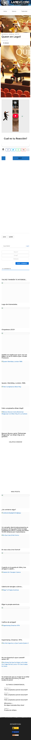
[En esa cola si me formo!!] (15, 541)
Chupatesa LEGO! (8, 329)
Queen (11, 236)
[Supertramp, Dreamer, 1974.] (15, 631)
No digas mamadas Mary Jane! (14, 705)
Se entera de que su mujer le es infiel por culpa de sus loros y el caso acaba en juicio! (15, 678)
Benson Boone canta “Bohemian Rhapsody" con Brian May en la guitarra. (14, 435)
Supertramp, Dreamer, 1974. (12, 640)
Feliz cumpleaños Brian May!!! (12, 408)
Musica (5, 34)
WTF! (17, 34)
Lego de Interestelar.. (10, 304)
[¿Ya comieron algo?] (15, 501)
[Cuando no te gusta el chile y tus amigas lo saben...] (15, 559)
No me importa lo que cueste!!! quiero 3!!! (13, 658)
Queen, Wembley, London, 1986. (14, 383)
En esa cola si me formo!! (11, 550)
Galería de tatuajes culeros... (12, 587)
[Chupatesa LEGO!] (15, 317)
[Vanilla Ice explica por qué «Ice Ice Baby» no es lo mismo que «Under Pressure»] (15, 342)
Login (27, 246)
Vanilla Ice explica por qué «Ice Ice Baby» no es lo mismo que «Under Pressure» (14, 356)
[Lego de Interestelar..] (15, 292)
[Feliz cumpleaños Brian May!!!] (15, 396)
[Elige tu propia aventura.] (15, 596)
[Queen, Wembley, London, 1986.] (15, 371)
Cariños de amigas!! (9, 622)
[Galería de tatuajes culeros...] (15, 578)
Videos (11, 34)
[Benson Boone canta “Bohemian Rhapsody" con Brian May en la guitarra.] (15, 421)
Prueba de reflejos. (10, 710)
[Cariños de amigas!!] (15, 614)
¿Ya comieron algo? (9, 510)
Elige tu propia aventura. (11, 604)
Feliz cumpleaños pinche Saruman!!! (16, 690)
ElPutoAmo (8, 703)
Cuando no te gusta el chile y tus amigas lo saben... (14, 568)
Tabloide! (24, 11)
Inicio (5, 11)
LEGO (4, 236)
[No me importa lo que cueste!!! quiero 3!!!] (15, 649)
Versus (14, 11)
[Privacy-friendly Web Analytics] (15, 735)
